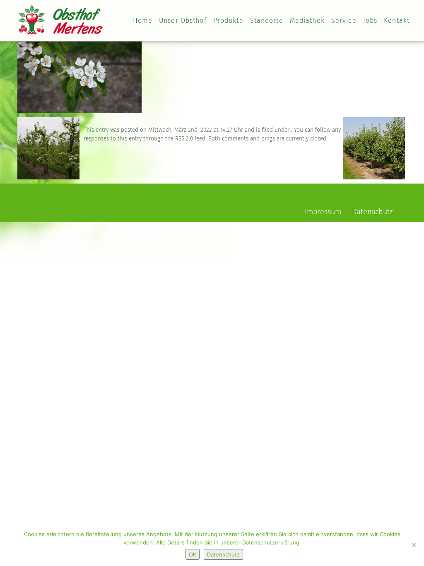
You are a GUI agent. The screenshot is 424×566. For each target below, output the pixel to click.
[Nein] (414, 545)
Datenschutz (372, 212)
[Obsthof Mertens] (60, 14)
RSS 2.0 (184, 139)
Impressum (323, 212)
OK (192, 554)
